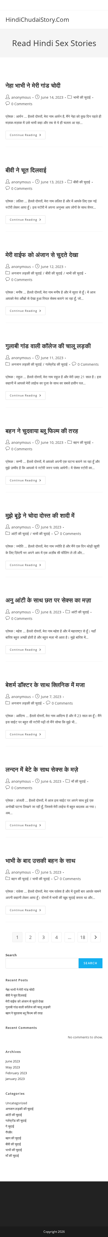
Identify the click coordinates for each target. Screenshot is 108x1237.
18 (82, 937)
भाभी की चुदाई (82, 97)
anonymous (21, 97)
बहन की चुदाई (82, 442)
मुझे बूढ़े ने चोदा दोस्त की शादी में (40, 515)
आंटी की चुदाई (20, 533)
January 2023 (15, 1078)
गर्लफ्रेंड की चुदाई (56, 364)
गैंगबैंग (9, 1132)
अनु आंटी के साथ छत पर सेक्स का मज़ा (48, 600)
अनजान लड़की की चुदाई (26, 273)
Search (11, 955)
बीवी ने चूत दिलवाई (26, 170)
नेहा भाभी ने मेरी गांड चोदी (33, 85)
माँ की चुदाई (78, 781)
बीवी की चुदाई (81, 182)
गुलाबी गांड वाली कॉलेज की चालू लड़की (48, 346)
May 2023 (13, 1067)
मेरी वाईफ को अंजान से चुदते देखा (42, 254)
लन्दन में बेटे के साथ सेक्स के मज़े (42, 769)
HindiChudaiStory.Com (37, 19)
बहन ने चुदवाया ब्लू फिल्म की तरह (42, 431)
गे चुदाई (10, 1126)
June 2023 (13, 1061)
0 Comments (21, 103)
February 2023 (16, 1073)
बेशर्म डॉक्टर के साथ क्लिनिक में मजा (45, 684)
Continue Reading (26, 135)
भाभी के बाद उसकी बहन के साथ (41, 860)
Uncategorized (16, 1103)
